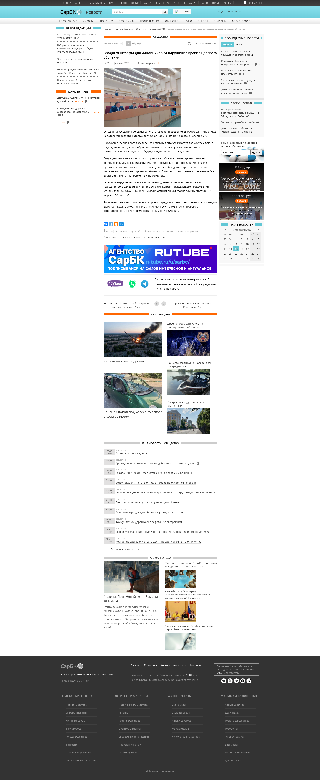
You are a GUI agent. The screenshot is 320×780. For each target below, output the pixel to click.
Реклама (135, 665)
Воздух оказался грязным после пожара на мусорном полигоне (156, 482)
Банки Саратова (128, 752)
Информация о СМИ (72, 680)
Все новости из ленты (125, 549)
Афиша (227, 2)
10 (247, 244)
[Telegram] (111, 224)
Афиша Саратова (234, 704)
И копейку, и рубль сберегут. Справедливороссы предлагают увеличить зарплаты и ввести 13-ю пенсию (189, 595)
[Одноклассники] (116, 224)
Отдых (215, 2)
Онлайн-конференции (78, 752)
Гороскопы (231, 728)
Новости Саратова (76, 704)
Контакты (195, 665)
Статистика (150, 665)
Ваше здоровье (181, 712)
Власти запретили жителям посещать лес (236, 72)
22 (236, 253)
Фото (124, 2)
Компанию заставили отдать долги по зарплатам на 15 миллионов (158, 541)
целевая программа (186, 231)
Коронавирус (68, 21)
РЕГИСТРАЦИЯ (234, 11)
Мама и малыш (181, 728)
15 (236, 249)
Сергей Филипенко (149, 231)
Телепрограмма (234, 736)
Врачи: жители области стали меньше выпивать (74, 81)
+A (134, 43)
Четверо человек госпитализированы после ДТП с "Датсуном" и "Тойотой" (240, 113)
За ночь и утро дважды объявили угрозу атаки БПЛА (76, 36)
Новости (66, 2)
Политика (106, 21)
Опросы (203, 21)
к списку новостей (154, 237)
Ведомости (231, 744)
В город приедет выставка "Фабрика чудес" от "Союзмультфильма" (78, 71)
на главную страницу (129, 237)
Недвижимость (96, 2)
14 (230, 249)
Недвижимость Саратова (133, 704)
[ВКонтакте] (106, 224)
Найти (256, 152)
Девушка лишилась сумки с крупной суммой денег (148, 502)
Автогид (123, 712)
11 (252, 244)
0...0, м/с (184, 11)
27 (225, 258)
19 (258, 249)
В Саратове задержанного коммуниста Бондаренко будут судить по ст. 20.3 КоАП (75, 48)
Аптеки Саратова (181, 720)
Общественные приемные (81, 760)
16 (241, 249)
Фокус (135, 2)
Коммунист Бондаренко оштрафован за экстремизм (73, 110)
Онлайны (220, 21)
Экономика (126, 21)
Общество (171, 21)
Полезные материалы (237, 752)
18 (252, 249)
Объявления (162, 2)
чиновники (122, 231)
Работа (147, 2)
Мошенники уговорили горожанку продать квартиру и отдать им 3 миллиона (165, 492)
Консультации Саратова (186, 736)
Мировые (88, 21)
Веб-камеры (190, 2)
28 (230, 258)
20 (225, 253)
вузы (133, 231)
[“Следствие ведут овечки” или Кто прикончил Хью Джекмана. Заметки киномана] (191, 578)
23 (241, 253)
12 (258, 244)
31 (230, 239)
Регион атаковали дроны (131, 453)
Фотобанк (71, 744)
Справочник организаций (134, 736)
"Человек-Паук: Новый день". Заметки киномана (131, 599)
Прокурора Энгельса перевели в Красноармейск (192, 305)
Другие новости (234, 760)
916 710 (221, 672)
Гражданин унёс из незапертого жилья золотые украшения (154, 473)
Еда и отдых (232, 712)
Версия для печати (206, 43)
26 (258, 253)
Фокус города (241, 21)
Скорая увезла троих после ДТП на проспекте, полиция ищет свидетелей (163, 532)
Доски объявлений (130, 728)
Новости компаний (130, 744)
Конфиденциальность (173, 665)
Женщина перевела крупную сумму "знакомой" (238, 81)
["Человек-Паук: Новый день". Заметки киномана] (131, 577)
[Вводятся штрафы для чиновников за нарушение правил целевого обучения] (142, 97)
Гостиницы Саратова (237, 720)
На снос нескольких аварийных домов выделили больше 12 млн (126, 305)
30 (225, 239)
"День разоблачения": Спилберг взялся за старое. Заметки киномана (189, 627)
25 (252, 253)
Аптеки (79, 2)
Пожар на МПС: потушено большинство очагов (236, 53)
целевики (167, 231)
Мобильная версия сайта (160, 771)
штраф (110, 231)
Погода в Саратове (76, 736)
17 (247, 249)
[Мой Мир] (121, 224)
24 (247, 253)
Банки (204, 2)
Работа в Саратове (129, 720)
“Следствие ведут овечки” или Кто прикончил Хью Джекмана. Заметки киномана (191, 564)
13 (225, 249)
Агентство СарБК (75, 720)
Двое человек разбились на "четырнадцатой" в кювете (237, 130)
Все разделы (255, 2)
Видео (112, 2)
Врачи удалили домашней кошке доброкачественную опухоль (155, 463)
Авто (176, 2)
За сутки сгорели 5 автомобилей (240, 122)
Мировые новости (76, 712)
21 (230, 253)
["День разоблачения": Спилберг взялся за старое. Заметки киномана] (191, 641)
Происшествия (150, 21)
